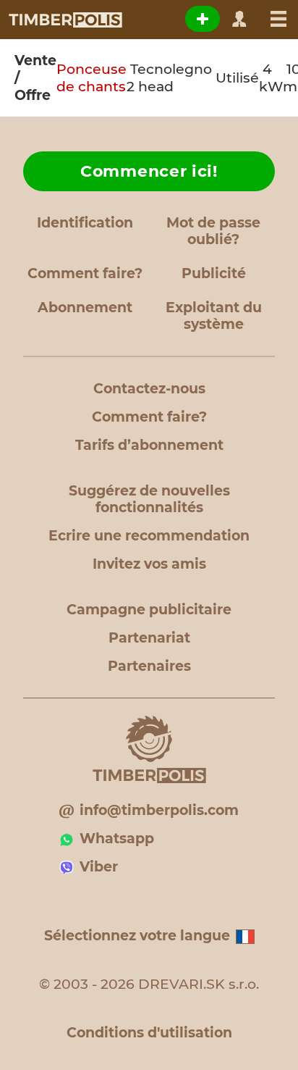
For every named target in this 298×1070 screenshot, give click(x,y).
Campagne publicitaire (149, 609)
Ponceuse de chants (91, 78)
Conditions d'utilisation (149, 1032)
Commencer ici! (149, 171)
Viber (99, 866)
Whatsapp (117, 838)
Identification (85, 222)
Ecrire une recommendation (149, 535)
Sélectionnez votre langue (137, 935)
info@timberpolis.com (159, 810)
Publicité (214, 273)
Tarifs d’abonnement (149, 445)
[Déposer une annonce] (202, 19)
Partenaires (149, 666)
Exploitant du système (214, 316)
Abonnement (85, 307)
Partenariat (149, 638)
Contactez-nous (149, 388)
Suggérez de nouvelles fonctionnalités (149, 499)
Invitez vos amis (149, 564)
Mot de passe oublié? (213, 231)
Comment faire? (84, 273)
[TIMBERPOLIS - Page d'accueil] (64, 19)
